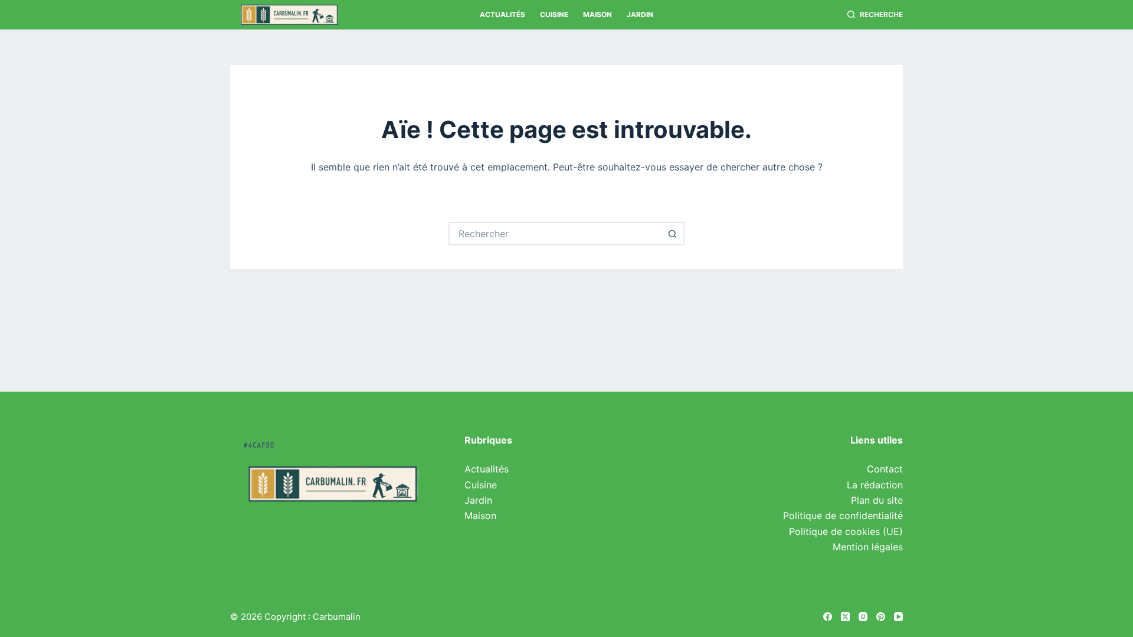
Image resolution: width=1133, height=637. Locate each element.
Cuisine (554, 14)
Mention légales (868, 547)
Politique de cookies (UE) (846, 531)
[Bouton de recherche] (673, 233)
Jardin (640, 14)
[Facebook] (827, 616)
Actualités (502, 14)
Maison (597, 14)
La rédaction (875, 485)
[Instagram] (863, 616)
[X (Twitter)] (845, 616)
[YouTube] (898, 616)
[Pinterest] (880, 616)
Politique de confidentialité (843, 515)
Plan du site (877, 500)
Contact (885, 469)
